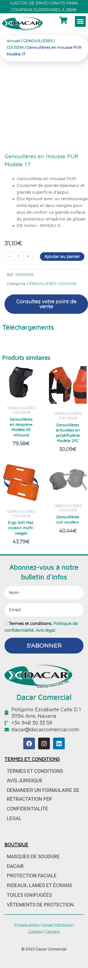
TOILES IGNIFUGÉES (29, 895)
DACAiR (15, 866)
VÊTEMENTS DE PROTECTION (40, 905)
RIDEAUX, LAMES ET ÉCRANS (39, 885)
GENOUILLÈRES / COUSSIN (51, 283)
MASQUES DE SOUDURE (33, 856)
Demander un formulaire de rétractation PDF (43, 794)
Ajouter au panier (62, 256)
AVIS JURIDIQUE (25, 780)
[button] (80, 21)
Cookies (35, 931)
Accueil (14, 41)
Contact (52, 931)
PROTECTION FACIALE (32, 876)
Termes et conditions (35, 771)
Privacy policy (27, 924)
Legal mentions (58, 924)
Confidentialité (27, 809)
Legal (14, 818)
